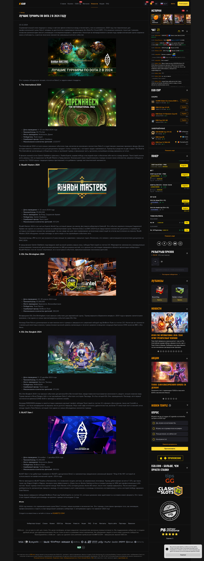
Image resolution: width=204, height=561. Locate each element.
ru (179, 31)
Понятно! (183, 555)
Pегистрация (183, 3)
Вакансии (131, 523)
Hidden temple (159, 405)
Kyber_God (158, 63)
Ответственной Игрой (84, 558)
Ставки (63, 4)
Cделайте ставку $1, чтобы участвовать (170, 270)
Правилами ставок (58, 558)
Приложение (174, 458)
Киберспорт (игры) (33, 523)
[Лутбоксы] (146, 4)
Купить (159, 300)
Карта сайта (112, 523)
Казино (70, 4)
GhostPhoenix (158, 40)
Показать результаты (170, 444)
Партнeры (122, 523)
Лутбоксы (157, 281)
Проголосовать (169, 449)
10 (181, 351)
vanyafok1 (157, 54)
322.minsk (157, 35)
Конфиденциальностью (70, 558)
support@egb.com (123, 558)
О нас (95, 523)
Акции (101, 4)
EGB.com (32, 554)
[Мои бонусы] (151, 4)
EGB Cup (78, 4)
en (183, 31)
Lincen (157, 43)
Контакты (102, 523)
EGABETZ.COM (58, 513)
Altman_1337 (158, 50)
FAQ (107, 4)
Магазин (86, 4)
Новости (94, 4)
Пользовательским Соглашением (43, 558)
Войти (173, 3)
